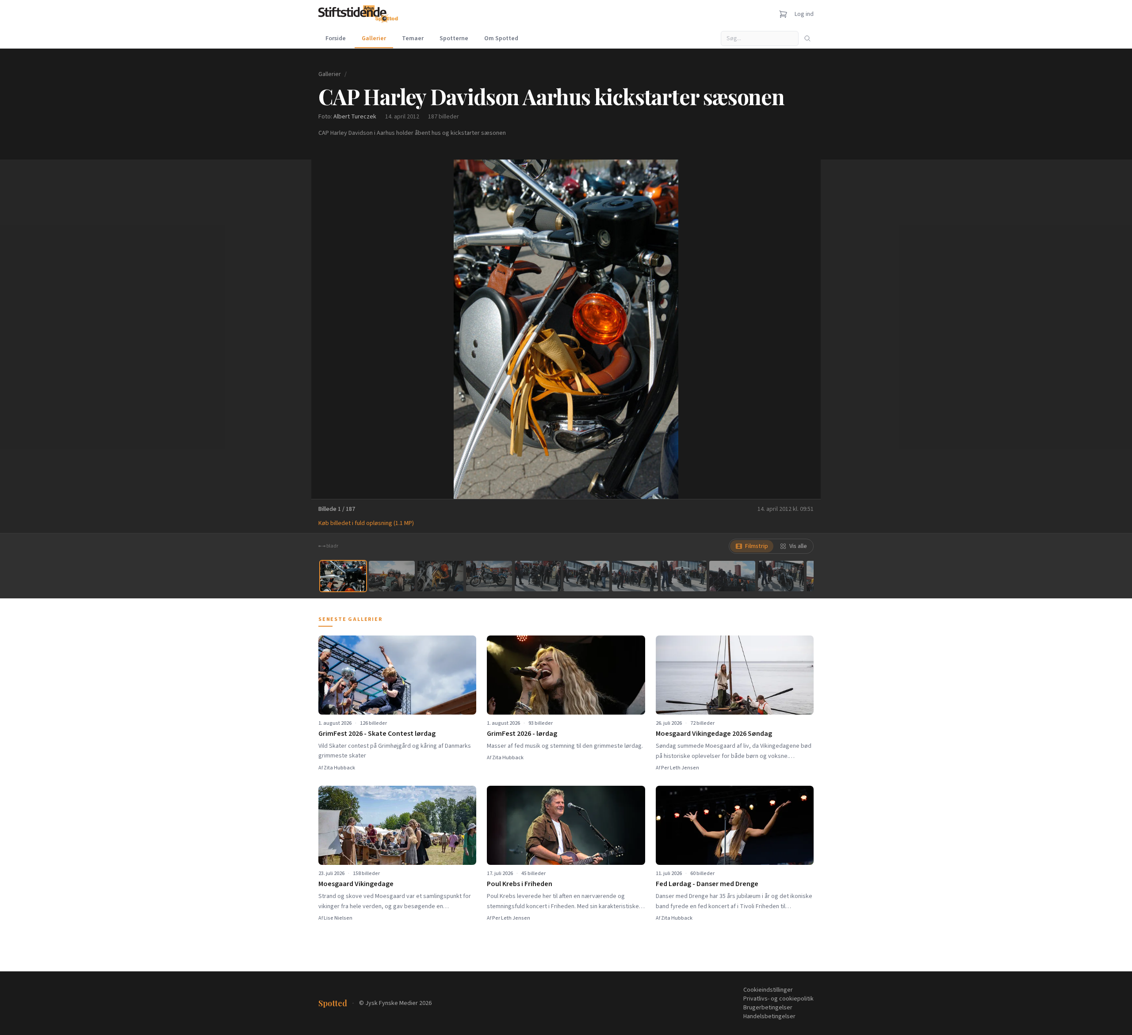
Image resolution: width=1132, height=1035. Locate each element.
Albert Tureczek (354, 116)
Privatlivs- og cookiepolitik (778, 998)
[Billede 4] (489, 576)
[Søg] (807, 38)
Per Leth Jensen (680, 768)
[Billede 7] (635, 576)
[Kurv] (783, 14)
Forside (335, 38)
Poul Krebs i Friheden (519, 884)
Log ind (804, 14)
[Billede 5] (538, 576)
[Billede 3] (440, 576)
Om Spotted (501, 38)
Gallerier (374, 38)
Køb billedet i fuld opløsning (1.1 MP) (366, 523)
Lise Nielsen (338, 918)
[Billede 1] (343, 576)
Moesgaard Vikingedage (356, 884)
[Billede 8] (684, 576)
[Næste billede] (803, 329)
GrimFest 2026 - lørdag (522, 733)
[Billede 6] (586, 576)
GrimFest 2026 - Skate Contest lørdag (377, 733)
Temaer (413, 38)
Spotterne (454, 38)
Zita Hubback (339, 768)
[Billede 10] (781, 576)
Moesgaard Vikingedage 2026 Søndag (714, 733)
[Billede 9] (732, 576)
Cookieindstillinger (768, 990)
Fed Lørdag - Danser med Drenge (707, 884)
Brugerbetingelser (767, 1007)
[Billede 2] (392, 576)
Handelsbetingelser (769, 1016)
